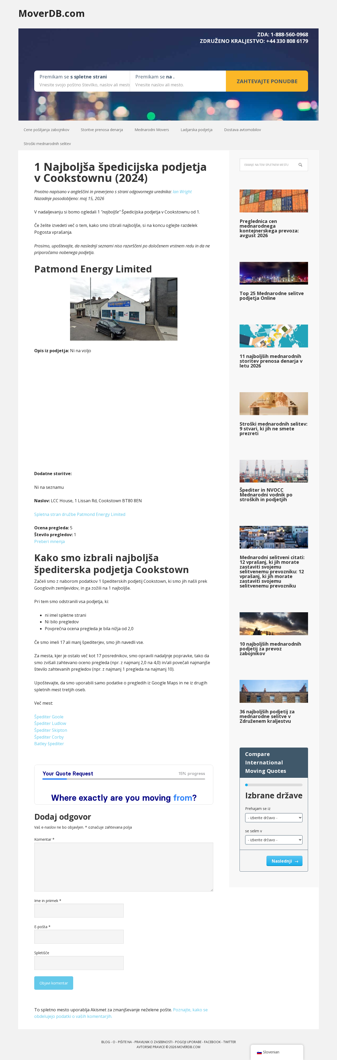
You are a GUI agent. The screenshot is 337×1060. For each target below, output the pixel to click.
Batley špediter (49, 744)
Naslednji (282, 861)
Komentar (44, 839)
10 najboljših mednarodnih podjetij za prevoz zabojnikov (270, 648)
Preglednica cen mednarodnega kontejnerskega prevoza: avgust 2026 (269, 228)
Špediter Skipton (50, 730)
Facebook (212, 1042)
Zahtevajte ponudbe (267, 81)
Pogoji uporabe (188, 1042)
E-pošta (42, 926)
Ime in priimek (47, 900)
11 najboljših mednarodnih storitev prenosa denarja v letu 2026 (271, 361)
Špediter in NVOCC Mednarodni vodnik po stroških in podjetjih (266, 494)
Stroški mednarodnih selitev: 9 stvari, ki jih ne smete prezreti (274, 428)
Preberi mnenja (49, 541)
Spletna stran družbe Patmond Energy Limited (79, 514)
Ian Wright (182, 192)
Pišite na (125, 1042)
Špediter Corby (49, 737)
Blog (105, 1042)
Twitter (229, 1042)
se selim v (253, 830)
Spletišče (41, 952)
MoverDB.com (51, 13)
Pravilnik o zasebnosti (153, 1042)
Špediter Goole (48, 717)
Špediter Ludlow (50, 723)
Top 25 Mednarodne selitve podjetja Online (272, 295)
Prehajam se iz (257, 808)
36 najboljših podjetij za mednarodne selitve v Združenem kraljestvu (267, 716)
